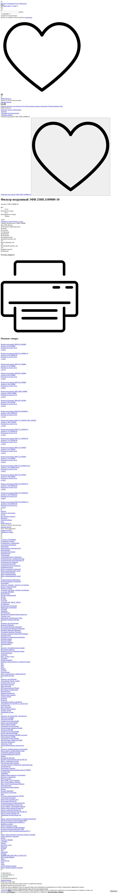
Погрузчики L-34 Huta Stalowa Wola (13, 751)
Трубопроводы (6, 766)
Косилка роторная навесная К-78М (12, 829)
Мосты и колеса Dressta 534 (10, 813)
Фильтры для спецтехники (9, 623)
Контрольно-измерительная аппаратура (14, 614)
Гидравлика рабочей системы (10, 752)
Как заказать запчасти (33, 106)
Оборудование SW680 (8, 737)
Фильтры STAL (6, 635)
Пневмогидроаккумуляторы (10, 620)
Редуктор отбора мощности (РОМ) (12, 796)
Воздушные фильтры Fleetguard (11, 627)
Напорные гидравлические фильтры (13, 637)
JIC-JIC (3, 597)
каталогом (28, 17)
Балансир (4, 698)
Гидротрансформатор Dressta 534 (11, 805)
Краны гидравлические (8, 587)
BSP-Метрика (5, 593)
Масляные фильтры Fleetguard (11, 630)
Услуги (17, 3)
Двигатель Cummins (7, 718)
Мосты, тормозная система (10, 761)
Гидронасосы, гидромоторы (10, 543)
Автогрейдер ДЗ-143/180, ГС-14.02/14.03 (14, 703)
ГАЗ (2, 663)
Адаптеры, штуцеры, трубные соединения (15, 590)
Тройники (4, 611)
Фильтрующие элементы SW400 (11, 728)
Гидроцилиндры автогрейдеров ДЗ (12, 560)
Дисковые (4, 658)
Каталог (3, 3)
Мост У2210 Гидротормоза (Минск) (12, 784)
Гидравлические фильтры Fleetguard (13, 628)
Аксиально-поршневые (8, 545)
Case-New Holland (7, 840)
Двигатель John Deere (8, 742)
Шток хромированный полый (11, 576)
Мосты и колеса (6, 778)
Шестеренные (5, 550)
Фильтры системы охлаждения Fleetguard (14, 634)
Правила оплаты (6, 530)
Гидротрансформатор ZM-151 (10, 754)
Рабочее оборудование (8, 695)
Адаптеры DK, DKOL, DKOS (11, 602)
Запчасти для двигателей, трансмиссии (14, 716)
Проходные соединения (8, 607)
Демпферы (4, 773)
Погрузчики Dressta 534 (8, 801)
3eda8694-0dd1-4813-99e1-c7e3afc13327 (14, 855)
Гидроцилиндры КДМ (8, 564)
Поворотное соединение (9, 606)
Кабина (3, 756)
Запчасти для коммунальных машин (13, 648)
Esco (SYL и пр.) (6, 845)
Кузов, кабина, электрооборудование (13, 806)
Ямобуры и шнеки (7, 824)
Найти (21, 12)
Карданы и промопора (8, 777)
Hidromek (4, 847)
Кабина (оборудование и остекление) (13, 775)
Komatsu (3, 854)
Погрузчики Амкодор (8, 768)
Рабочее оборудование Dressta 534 (12, 808)
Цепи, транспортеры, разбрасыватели (13, 674)
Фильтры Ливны (6, 639)
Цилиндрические (6, 660)
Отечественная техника (8, 866)
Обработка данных (7, 532)
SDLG (3, 859)
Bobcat (3, 838)
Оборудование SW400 (8, 724)
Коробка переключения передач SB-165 (14, 759)
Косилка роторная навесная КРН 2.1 (13, 822)
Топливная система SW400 (10, 726)
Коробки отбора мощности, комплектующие (15, 662)
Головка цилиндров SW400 (10, 721)
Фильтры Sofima (6, 641)
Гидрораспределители (8, 552)
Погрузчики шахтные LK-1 (10, 799)
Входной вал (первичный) (9, 690)
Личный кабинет (53, 106)
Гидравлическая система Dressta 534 (13, 803)
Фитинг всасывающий (8, 595)
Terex (2, 862)
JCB (2, 850)
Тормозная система (7, 712)
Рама (2, 794)
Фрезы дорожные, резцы (9, 826)
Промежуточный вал (8, 693)
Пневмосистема (6, 785)
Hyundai (3, 848)
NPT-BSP (4, 609)
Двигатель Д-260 (6, 744)
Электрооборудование (8, 798)
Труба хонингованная (8, 572)
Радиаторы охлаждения (8, 792)
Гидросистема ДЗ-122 (8, 683)
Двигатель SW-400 (7, 719)
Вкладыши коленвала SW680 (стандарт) (14, 735)
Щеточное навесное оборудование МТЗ (14, 820)
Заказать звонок (6, 102)
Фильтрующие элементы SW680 (11, 740)
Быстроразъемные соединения (11, 581)
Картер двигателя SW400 (9, 723)
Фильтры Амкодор (7, 642)
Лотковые (4, 655)
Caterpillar (4, 841)
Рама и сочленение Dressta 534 (11, 810)
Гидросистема (5, 705)
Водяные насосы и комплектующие (12, 651)
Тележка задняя (6, 696)
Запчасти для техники (13, 106)
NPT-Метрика (5, 613)
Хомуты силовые (6, 588)
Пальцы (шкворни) (7, 791)
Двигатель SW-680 (7, 730)
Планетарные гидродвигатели (11, 548)
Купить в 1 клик (17, 221)
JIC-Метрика (5, 604)
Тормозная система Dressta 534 (11, 815)
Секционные (5, 555)
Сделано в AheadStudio (8, 539)
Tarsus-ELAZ (5, 860)
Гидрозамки (5, 583)
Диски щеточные (6, 653)
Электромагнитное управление (11, 557)
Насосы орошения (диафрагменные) (13, 827)
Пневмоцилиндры (7, 567)
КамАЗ (3, 669)
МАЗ (2, 667)
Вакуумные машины (7, 649)
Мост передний (6, 686)
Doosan (3, 843)
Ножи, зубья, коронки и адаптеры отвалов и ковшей (18, 834)
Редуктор (4, 700)
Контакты (23, 3)
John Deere (4, 852)
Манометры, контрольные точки (11, 618)
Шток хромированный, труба (10, 571)
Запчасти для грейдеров (9, 679)
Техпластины (5, 672)
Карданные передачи (8, 758)
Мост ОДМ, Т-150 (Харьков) (10, 780)
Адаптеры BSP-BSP (7, 592)
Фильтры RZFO (6, 644)
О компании (10, 3)
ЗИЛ (2, 665)
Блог (61, 106)
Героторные (5, 546)
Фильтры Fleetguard (7, 625)
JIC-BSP (3, 599)
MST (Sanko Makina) (7, 857)
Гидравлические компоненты (10, 580)
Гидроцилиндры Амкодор (9, 562)
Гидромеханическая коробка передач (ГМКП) (16, 770)
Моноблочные (5, 553)
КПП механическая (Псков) (10, 688)
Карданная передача (7, 675)
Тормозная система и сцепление (11, 702)
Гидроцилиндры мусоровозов (10, 565)
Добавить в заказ (6, 221)
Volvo (2, 864)
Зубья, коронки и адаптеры (10, 836)
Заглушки (4, 600)
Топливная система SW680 (10, 738)
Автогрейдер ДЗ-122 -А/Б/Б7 (10, 681)
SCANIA (4, 670)
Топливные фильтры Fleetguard (11, 632)
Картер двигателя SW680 (9, 733)
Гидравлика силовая (7, 541)
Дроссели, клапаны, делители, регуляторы (15, 585)
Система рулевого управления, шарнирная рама (16, 765)
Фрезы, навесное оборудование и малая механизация (18, 819)
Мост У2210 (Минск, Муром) (10, 782)
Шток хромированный (8, 574)
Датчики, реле (5, 616)
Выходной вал (5, 691)
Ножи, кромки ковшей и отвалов (12, 867)
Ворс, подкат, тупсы (7, 656)
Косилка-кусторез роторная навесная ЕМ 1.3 (15, 831)
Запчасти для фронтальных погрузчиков (14, 749)
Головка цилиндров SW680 (10, 731)
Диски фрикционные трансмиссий (12, 745)
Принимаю (114, 891)
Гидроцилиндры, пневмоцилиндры (12, 559)
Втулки (3, 789)
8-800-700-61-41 (6, 98)
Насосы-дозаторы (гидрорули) (11, 569)
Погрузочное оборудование (10, 763)
